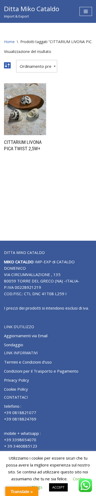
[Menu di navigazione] (85, 11)
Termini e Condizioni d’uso (28, 362)
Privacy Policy (16, 380)
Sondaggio (13, 344)
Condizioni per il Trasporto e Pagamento (41, 371)
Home (9, 41)
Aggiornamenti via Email (25, 335)
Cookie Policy (16, 389)
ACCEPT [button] (58, 487)
